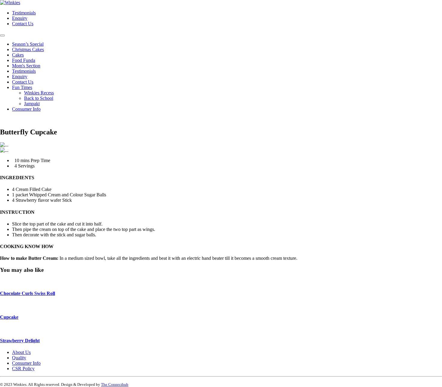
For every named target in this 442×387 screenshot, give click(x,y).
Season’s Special (28, 44)
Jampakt (32, 103)
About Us (21, 352)
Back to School (38, 98)
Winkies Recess (39, 92)
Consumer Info (26, 109)
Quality (19, 357)
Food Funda (23, 60)
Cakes (18, 54)
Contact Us (22, 23)
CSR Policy (23, 368)
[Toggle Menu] (2, 35)
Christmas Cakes (28, 49)
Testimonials (24, 12)
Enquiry (19, 18)
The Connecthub (114, 384)
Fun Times (22, 87)
